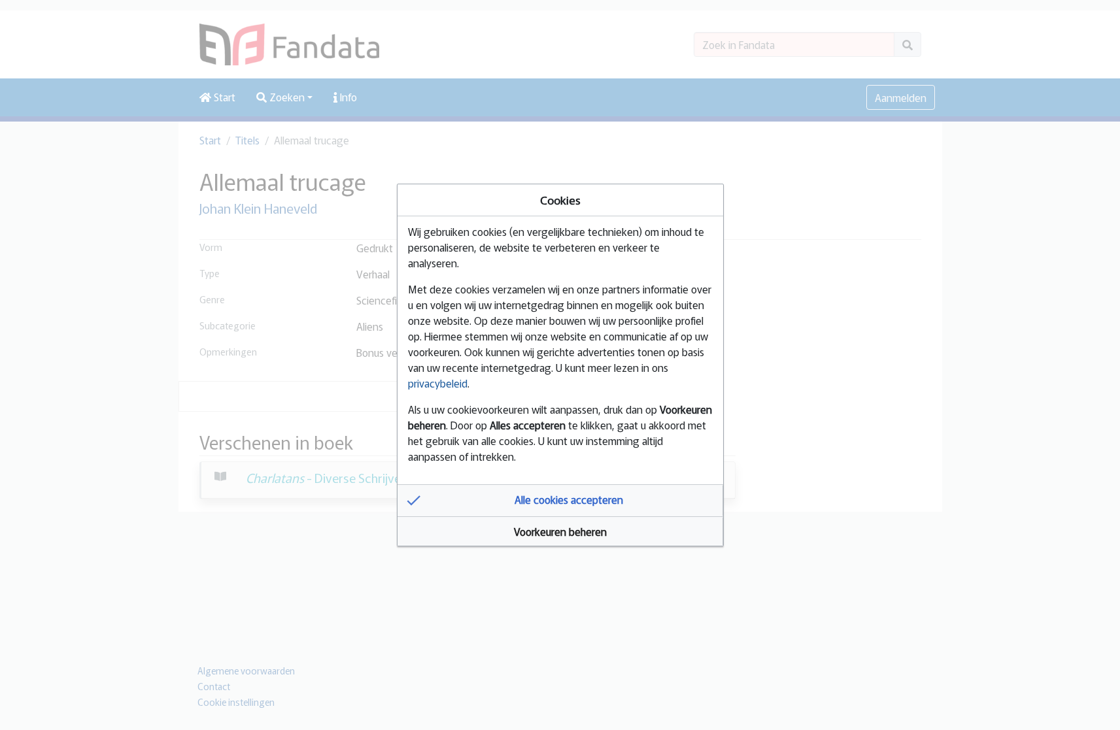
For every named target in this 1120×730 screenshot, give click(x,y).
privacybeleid (437, 383)
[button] (560, 500)
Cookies (560, 199)
